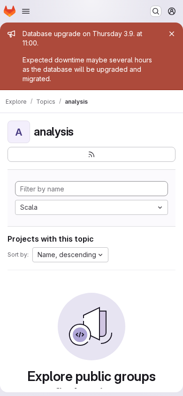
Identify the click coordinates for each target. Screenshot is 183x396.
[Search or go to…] (155, 11)
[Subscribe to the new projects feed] (91, 154)
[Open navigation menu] (25, 11)
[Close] (171, 33)
